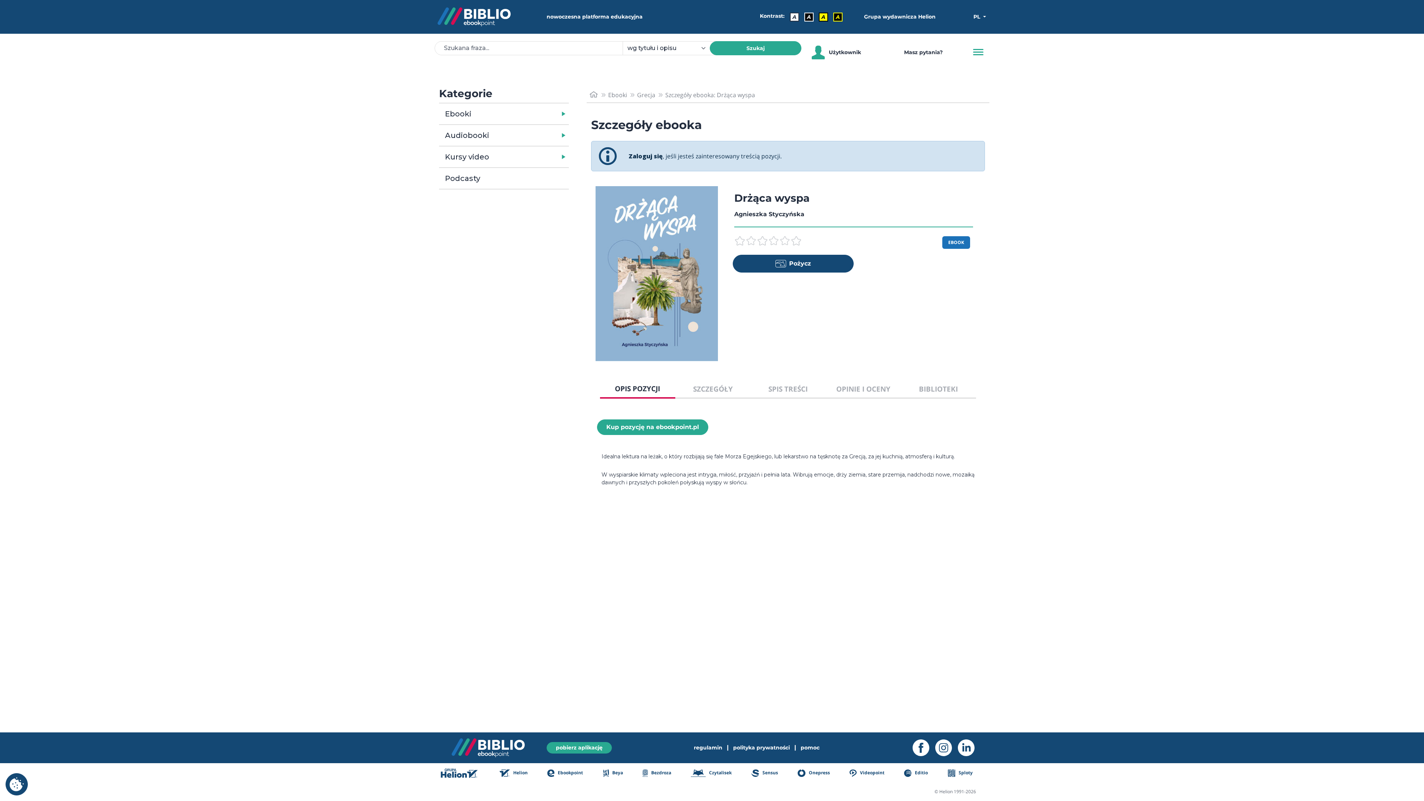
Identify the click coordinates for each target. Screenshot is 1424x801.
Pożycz (800, 263)
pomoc (810, 747)
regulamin (708, 747)
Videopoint (871, 772)
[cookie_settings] (17, 784)
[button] (523, 113)
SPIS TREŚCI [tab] (788, 389)
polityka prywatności (761, 747)
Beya (617, 772)
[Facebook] (924, 747)
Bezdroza (660, 772)
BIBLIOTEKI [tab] (938, 389)
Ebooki (458, 113)
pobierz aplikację (579, 747)
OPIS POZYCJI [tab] (637, 388)
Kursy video (467, 156)
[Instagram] (946, 747)
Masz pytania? (923, 52)
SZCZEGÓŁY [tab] (713, 389)
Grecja (646, 95)
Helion (520, 772)
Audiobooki (467, 135)
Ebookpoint (570, 772)
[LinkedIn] (969, 747)
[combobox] (670, 48)
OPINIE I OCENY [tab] (863, 389)
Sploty (965, 772)
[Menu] (978, 52)
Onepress (819, 772)
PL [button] (977, 16)
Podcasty (462, 178)
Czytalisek (720, 772)
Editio (921, 772)
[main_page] (594, 94)
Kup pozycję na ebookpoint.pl (652, 427)
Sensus (769, 772)
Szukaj (755, 48)
